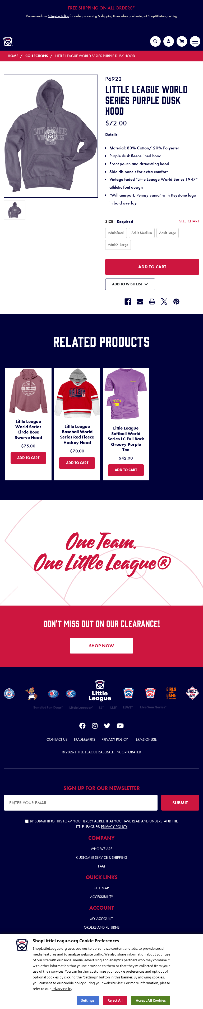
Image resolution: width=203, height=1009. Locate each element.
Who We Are (101, 848)
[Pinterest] (176, 301)
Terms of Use (145, 739)
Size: (152, 221)
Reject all (115, 1000)
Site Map (101, 888)
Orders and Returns (101, 927)
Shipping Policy (58, 16)
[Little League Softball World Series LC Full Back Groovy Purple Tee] (126, 394)
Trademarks (84, 739)
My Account (101, 918)
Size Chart (189, 221)
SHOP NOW (101, 646)
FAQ (101, 866)
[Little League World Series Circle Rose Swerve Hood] (28, 391)
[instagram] (95, 727)
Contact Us (57, 739)
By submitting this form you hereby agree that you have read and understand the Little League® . (104, 824)
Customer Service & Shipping (101, 857)
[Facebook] (127, 301)
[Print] (152, 301)
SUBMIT (180, 803)
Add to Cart (31, 457)
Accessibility (101, 896)
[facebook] (82, 727)
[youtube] (120, 727)
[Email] (140, 301)
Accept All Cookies (151, 1000)
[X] (164, 301)
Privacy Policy (115, 739)
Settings (87, 1000)
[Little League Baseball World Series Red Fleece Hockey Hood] (77, 393)
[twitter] (107, 727)
